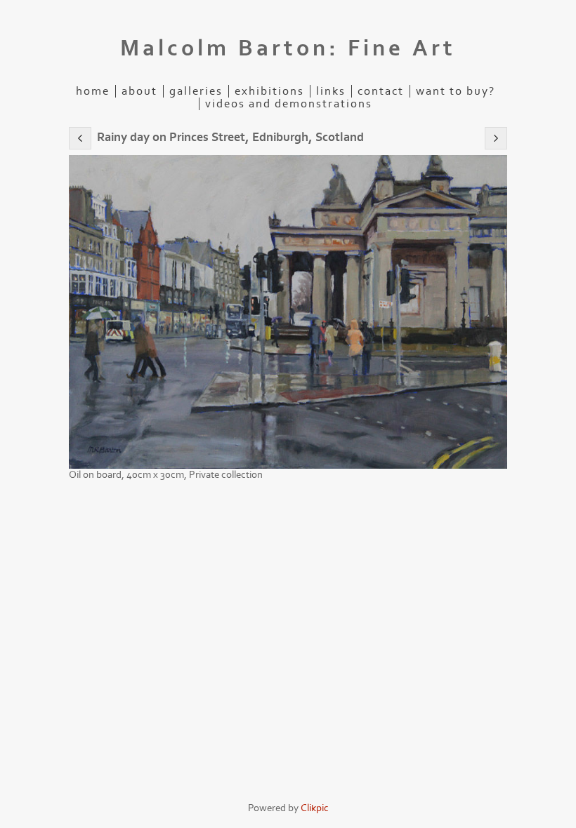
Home (93, 91)
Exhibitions (269, 91)
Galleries (196, 91)
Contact (381, 91)
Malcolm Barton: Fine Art (288, 48)
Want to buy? (455, 91)
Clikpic (315, 808)
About (139, 91)
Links (331, 91)
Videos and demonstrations (288, 104)
